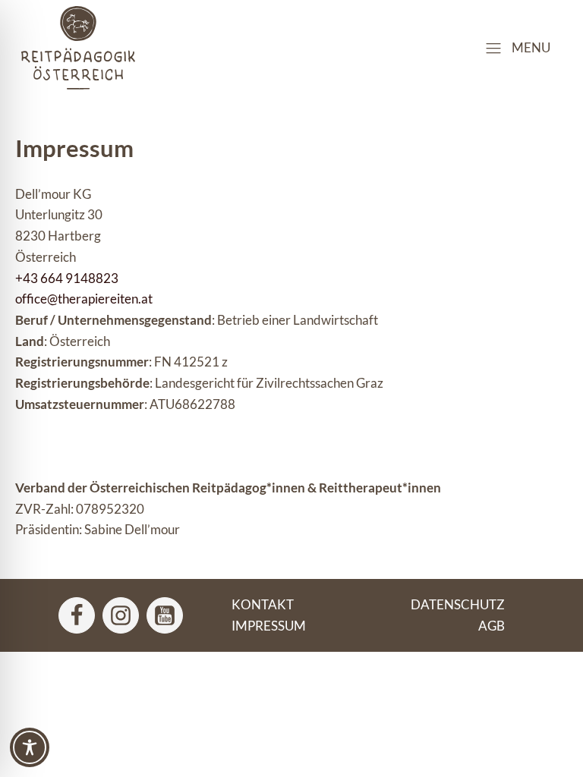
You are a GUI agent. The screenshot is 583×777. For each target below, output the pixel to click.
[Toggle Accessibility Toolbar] (29, 747)
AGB (491, 626)
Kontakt (263, 604)
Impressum (269, 626)
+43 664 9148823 (66, 278)
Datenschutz (458, 604)
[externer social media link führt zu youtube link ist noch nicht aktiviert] (165, 615)
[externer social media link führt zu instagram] (120, 615)
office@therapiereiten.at (84, 299)
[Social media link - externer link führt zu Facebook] (76, 615)
